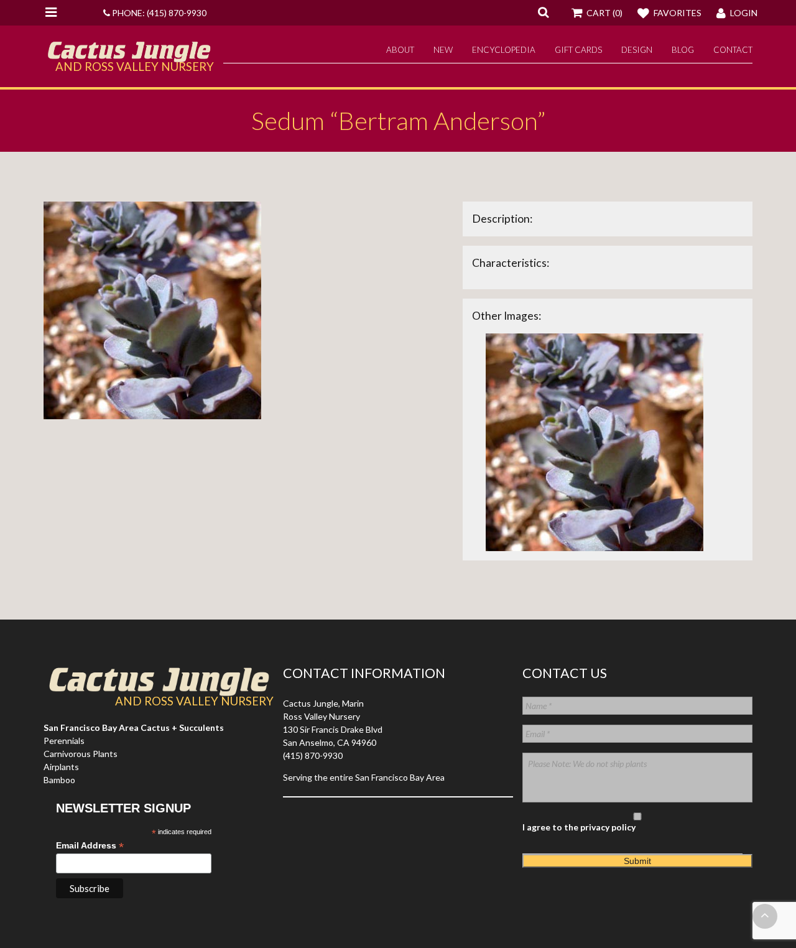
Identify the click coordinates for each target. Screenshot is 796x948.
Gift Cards (578, 50)
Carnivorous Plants (81, 753)
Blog (683, 50)
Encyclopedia (503, 50)
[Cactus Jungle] (129, 57)
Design (636, 50)
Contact (732, 50)
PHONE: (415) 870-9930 (158, 12)
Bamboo (59, 779)
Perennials (64, 740)
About (400, 50)
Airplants (61, 766)
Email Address (90, 846)
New (443, 50)
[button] (543, 12)
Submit (637, 861)
